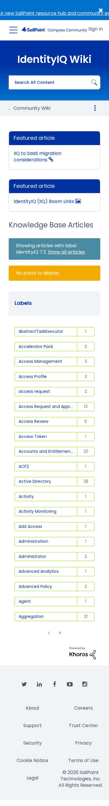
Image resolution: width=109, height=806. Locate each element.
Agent (25, 601)
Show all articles (66, 252)
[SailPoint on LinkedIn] (39, 684)
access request (34, 391)
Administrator (32, 556)
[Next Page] (59, 633)
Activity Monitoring (37, 511)
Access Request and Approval (48, 406)
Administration (33, 541)
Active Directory (35, 481)
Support (32, 725)
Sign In (95, 29)
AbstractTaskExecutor (41, 331)
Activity (26, 496)
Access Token (33, 436)
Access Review (33, 421)
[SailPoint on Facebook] (54, 684)
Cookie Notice (32, 760)
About (33, 708)
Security (32, 743)
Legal (32, 778)
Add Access (30, 526)
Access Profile (33, 376)
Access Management (40, 361)
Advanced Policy (35, 586)
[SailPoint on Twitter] (24, 684)
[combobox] (54, 82)
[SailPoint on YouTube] (70, 684)
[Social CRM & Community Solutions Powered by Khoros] (82, 652)
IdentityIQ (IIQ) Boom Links (44, 201)
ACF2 (24, 466)
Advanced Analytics (39, 571)
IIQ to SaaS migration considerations (37, 156)
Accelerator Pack (36, 346)
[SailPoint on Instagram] (85, 684)
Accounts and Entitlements (46, 451)
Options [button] (95, 108)
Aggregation (31, 616)
